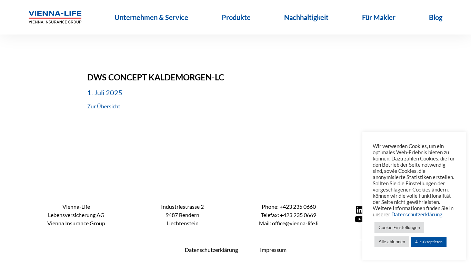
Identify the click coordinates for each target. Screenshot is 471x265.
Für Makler (378, 17)
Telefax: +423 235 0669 (288, 215)
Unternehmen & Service (151, 17)
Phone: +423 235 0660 (289, 206)
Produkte (236, 17)
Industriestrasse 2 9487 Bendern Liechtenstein (182, 214)
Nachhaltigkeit (306, 17)
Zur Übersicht (103, 106)
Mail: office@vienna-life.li (289, 223)
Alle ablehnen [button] (392, 241)
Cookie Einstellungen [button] (399, 227)
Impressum (273, 249)
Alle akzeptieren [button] (428, 241)
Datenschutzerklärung (211, 249)
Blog (435, 17)
